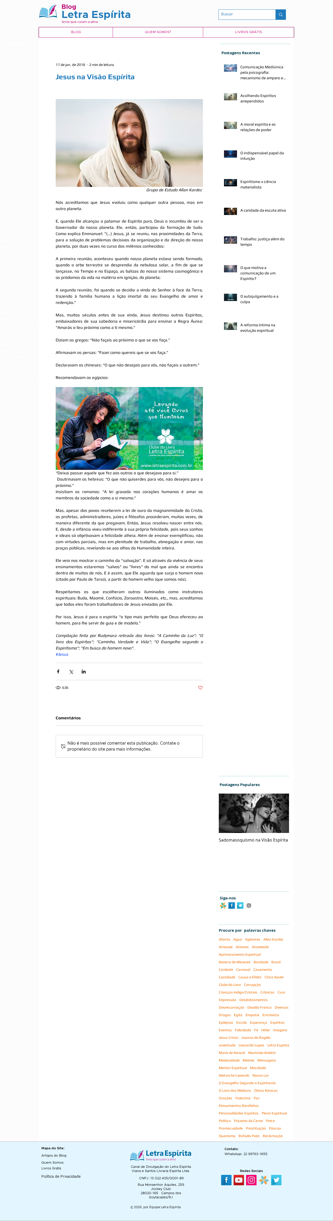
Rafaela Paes (249, 1136)
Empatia (252, 1015)
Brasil (275, 962)
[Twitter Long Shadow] (240, 905)
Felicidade (243, 1030)
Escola (241, 1022)
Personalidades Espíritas (239, 1113)
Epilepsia (226, 1022)
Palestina (243, 1098)
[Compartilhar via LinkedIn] (83, 671)
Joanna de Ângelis (256, 1037)
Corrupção (252, 985)
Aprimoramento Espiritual (240, 954)
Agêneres (252, 939)
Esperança (258, 1022)
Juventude (227, 1045)
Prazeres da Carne (248, 1121)
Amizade (226, 947)
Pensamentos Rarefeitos (239, 1105)
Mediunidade (229, 1060)
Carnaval (243, 969)
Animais (242, 947)
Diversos (282, 1007)
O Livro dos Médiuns (235, 1090)
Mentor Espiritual (233, 1068)
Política (225, 1121)
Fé (256, 1030)
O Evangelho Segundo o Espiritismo (247, 1083)
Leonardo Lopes (251, 1045)
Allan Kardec (273, 939)
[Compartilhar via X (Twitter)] (70, 671)
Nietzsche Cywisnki (234, 1075)
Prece (270, 1121)
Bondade (261, 962)
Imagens (280, 1030)
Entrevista (270, 1015)
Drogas (225, 1015)
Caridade (226, 969)
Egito (238, 1015)
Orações (225, 1098)
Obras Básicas (266, 1090)
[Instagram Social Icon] (249, 905)
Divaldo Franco (259, 1007)
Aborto (224, 939)
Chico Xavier (274, 977)
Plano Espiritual (274, 1113)
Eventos (225, 1030)
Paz (256, 1098)
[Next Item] (280, 813)
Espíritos (277, 1022)
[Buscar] (281, 15)
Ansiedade (260, 947)
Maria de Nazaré (232, 1053)
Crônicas (267, 992)
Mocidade (258, 1068)
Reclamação (273, 1136)
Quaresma (227, 1136)
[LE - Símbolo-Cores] (264, 1180)
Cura (281, 992)
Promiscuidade (231, 1128)
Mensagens (266, 1060)
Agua (237, 939)
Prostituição (256, 1128)
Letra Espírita (278, 1045)
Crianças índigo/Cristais (238, 992)
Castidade (227, 977)
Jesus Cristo (228, 1037)
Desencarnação (231, 1007)
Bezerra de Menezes (235, 962)
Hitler (265, 1030)
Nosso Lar (260, 1075)
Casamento (262, 969)
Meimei (248, 1060)
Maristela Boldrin (262, 1053)
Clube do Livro (230, 985)
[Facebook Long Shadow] (231, 905)
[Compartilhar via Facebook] (58, 671)
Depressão (227, 1000)
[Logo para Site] (223, 905)
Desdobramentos (253, 1000)
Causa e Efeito (249, 977)
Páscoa (275, 1128)
